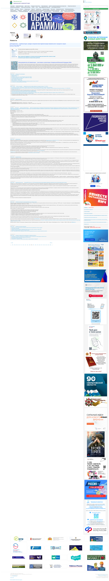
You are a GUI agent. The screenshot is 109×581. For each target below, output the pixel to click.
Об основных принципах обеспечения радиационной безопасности (21, 237)
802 (44, 244)
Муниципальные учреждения (15, 7)
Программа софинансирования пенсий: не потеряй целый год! (20, 230)
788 (14, 244)
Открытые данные (13, 10)
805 (50, 244)
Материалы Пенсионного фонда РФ (21, 226)
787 (12, 244)
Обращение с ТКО (26, 10)
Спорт (37, 7)
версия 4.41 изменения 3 (40, 150)
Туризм (62, 11)
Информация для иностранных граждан (35, 11)
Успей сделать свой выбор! (15, 228)
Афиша (12, 33)
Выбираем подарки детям (15, 75)
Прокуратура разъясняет (19, 182)
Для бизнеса (17, 107)
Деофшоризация (18, 139)
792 (23, 244)
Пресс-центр (53, 9)
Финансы (21, 9)
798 (35, 244)
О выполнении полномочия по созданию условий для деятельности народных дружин (24, 90)
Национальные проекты (47, 11)
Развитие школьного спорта (68, 11)
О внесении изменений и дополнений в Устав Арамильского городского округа (23, 93)
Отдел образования (44, 6)
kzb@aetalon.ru (74, 222)
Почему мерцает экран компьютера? (17, 238)
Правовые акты (38, 9)
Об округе (12, 9)
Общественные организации (25, 7)
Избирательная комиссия (72, 6)
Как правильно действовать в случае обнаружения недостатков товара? (22, 76)
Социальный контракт (13, 11)
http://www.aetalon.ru (37, 218)
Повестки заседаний (19, 86)
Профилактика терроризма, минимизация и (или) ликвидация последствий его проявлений (45, 10)
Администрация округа (19, 6)
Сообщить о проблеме (90, 239)
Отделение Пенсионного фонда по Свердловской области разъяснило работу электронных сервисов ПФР (26, 229)
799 (37, 244)
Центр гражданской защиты (56, 7)
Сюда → (51, 242)
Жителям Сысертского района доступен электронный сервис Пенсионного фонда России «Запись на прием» (27, 227)
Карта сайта (12, 577)
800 (39, 244)
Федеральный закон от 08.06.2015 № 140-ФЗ (52, 140)
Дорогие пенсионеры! (19, 99)
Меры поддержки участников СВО (44, 7)
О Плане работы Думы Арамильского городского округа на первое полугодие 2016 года (24, 91)
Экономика (17, 9)
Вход (85, 0)
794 (27, 244)
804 (48, 244)
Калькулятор (20, 10)
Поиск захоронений (56, 11)
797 (33, 244)
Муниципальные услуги (60, 9)
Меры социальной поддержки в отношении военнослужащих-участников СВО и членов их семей (36, 56)
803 (46, 244)
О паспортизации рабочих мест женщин (17, 78)
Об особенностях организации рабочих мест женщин (19, 81)
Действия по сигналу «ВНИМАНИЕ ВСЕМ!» (68, 10)
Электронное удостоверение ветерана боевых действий (29, 57)
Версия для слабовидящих (88, 2)
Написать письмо (96, 8)
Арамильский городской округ (21, 3)
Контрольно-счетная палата (35, 6)
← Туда (12, 242)
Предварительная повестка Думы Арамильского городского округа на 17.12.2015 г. (36, 86)
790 (19, 244)
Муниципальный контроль (69, 9)
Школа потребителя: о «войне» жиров (17, 80)
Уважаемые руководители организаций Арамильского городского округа (26, 201)
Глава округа (12, 6)
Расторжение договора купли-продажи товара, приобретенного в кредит (22, 77)
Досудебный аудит (18, 156)
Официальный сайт (17, 1)
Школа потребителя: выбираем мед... (17, 79)
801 (41, 244)
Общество (33, 9)
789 (16, 244)
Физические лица (12, 151)
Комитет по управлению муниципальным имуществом (57, 6)
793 (25, 244)
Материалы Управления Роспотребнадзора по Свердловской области (26, 235)
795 (29, 244)
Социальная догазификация (23, 11)
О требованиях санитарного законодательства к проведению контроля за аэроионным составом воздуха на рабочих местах (29, 236)
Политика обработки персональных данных (16, 579)
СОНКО (33, 7)
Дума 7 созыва (27, 6)
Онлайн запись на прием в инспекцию (33, 152)
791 (21, 244)
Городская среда (27, 9)
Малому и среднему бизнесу (24, 107)
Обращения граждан (46, 9)
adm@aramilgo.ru (14, 575)
